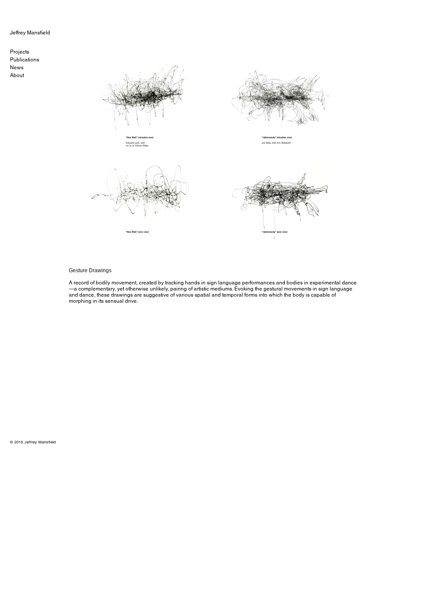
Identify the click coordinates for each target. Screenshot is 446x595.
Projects (19, 52)
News (17, 67)
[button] (213, 153)
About (17, 75)
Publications (24, 60)
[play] (339, 248)
